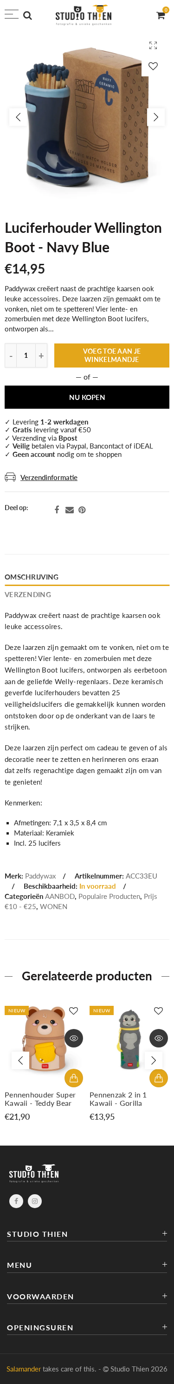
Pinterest (81, 510)
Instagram (35, 1201)
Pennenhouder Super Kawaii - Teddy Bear (40, 1099)
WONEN (53, 906)
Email (69, 510)
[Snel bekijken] (73, 1038)
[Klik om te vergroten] (153, 45)
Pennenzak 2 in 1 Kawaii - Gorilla (118, 1099)
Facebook (56, 510)
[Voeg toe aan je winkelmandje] (73, 1078)
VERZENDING (28, 594)
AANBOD (60, 896)
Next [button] (156, 117)
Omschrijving (31, 577)
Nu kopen (87, 397)
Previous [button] (18, 117)
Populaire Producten (109, 896)
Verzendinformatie (48, 477)
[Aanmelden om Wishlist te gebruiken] (153, 66)
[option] (87, 117)
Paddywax (40, 876)
